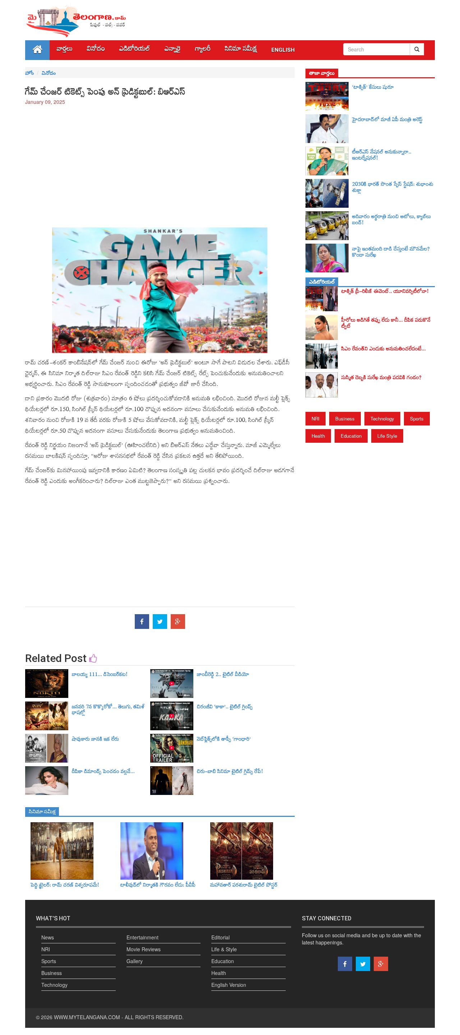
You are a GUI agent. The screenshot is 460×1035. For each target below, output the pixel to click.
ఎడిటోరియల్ (134, 50)
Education (351, 435)
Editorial (220, 937)
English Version (228, 984)
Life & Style (224, 949)
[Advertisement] (160, 162)
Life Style (387, 435)
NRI (315, 418)
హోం (29, 72)
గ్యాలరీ (203, 50)
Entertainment (142, 937)
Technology (382, 418)
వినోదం (96, 50)
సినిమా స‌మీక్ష (241, 50)
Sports (417, 418)
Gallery (134, 961)
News (47, 937)
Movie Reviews (143, 949)
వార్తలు (65, 50)
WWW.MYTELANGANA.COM (87, 1017)
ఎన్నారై (173, 50)
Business (345, 418)
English (283, 50)
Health (318, 435)
